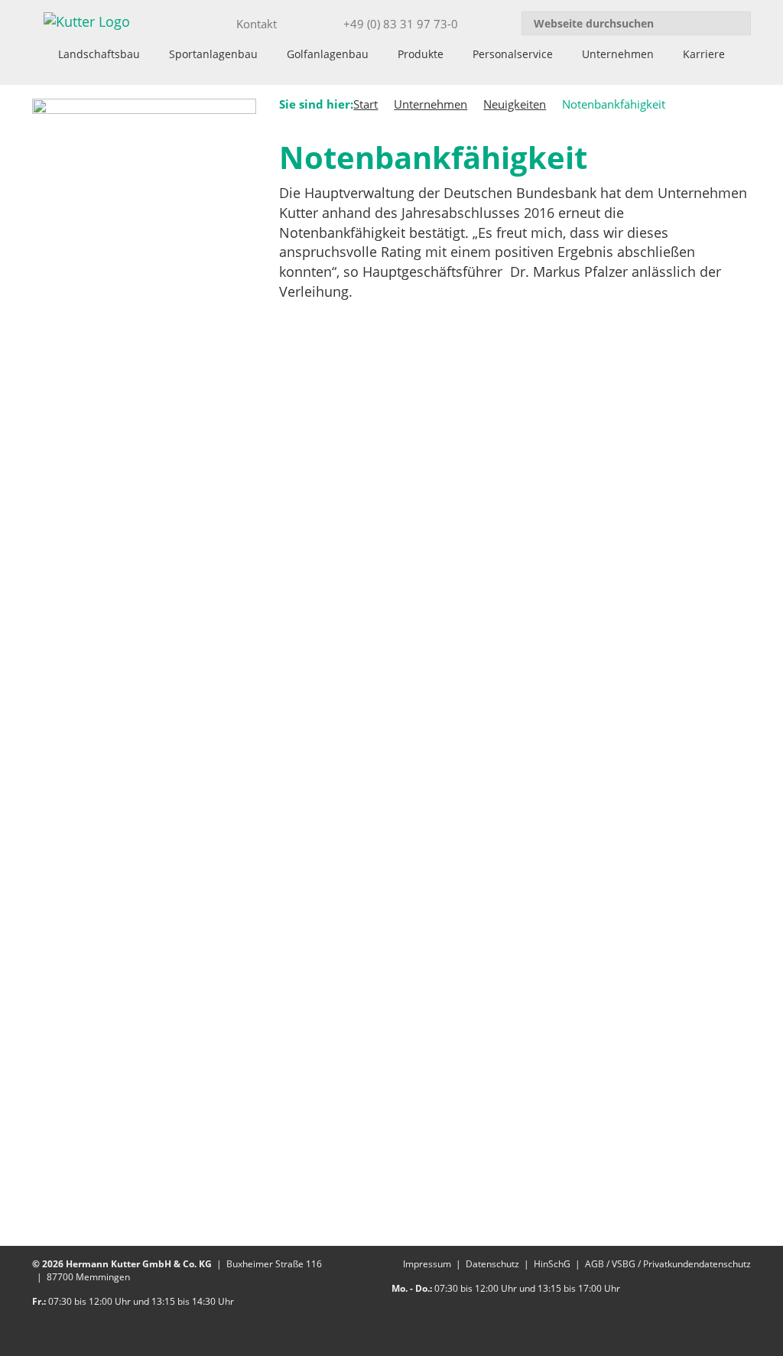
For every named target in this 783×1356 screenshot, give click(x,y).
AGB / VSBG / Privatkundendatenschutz (668, 1263)
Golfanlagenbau (328, 54)
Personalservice (513, 54)
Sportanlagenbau (213, 54)
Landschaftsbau (99, 54)
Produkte (420, 54)
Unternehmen (618, 54)
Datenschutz (492, 1263)
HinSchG (552, 1263)
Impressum (427, 1263)
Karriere (704, 54)
